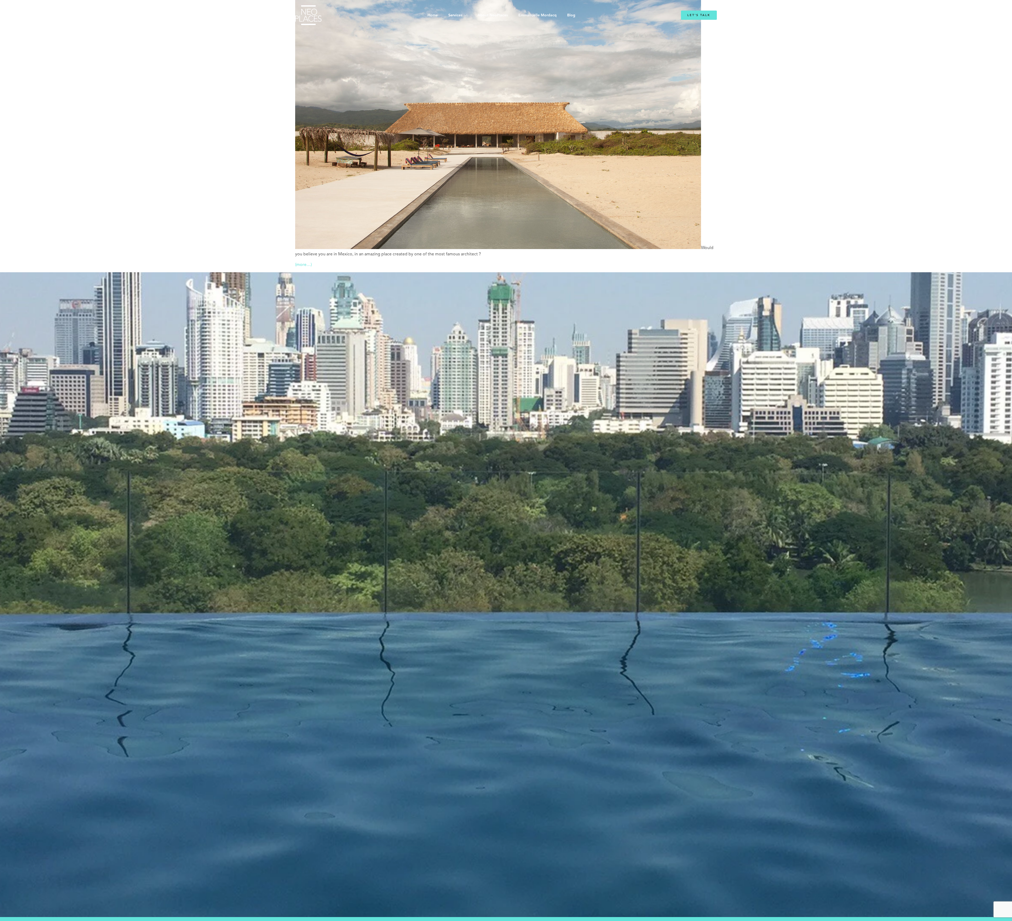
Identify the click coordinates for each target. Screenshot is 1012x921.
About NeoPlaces (493, 15)
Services (455, 15)
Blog (571, 15)
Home (432, 15)
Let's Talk (699, 15)
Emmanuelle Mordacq (537, 15)
